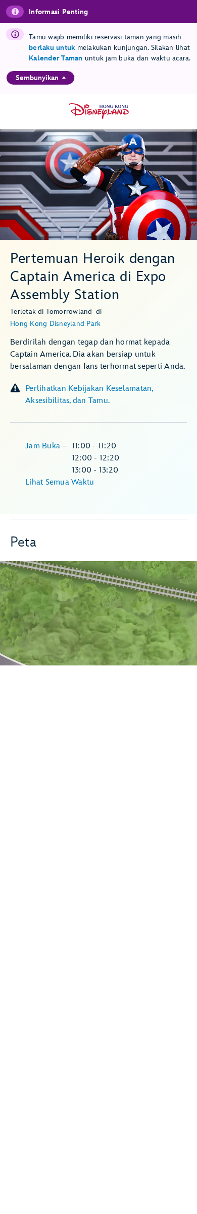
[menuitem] (64, 77)
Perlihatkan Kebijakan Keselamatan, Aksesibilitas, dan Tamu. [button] (89, 395)
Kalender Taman (56, 58)
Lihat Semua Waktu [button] (59, 482)
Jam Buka (43, 446)
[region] (40, 78)
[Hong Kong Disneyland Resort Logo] (99, 111)
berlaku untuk (52, 47)
